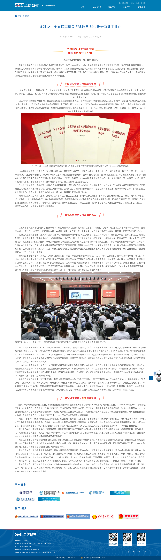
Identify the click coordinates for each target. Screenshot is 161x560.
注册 (137, 3)
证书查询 (142, 7)
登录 (132, 3)
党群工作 (112, 7)
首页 (82, 7)
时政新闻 (26, 16)
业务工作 (127, 7)
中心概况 (97, 7)
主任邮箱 (125, 3)
